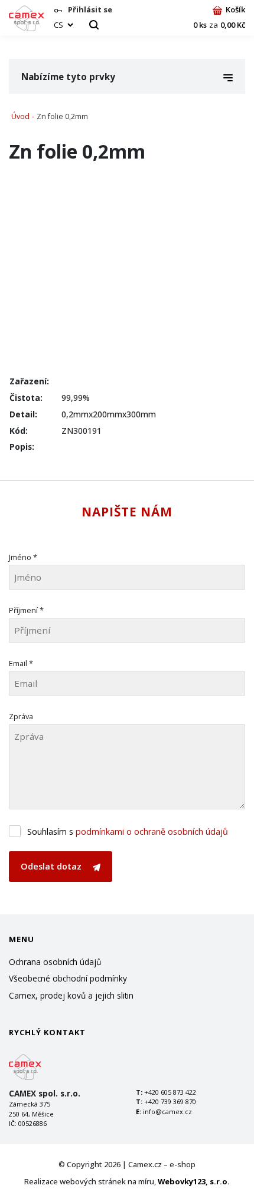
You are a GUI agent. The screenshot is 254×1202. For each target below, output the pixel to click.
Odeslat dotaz (52, 866)
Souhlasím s (127, 831)
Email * (21, 663)
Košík (235, 9)
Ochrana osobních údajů (55, 961)
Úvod (20, 116)
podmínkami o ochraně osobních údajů (152, 831)
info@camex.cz (167, 1111)
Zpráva (21, 716)
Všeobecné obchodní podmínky (68, 978)
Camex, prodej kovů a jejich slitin (71, 995)
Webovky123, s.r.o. (194, 1181)
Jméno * (23, 557)
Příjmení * (26, 610)
